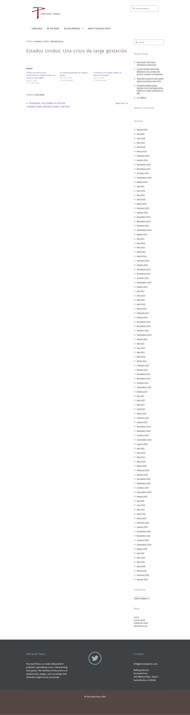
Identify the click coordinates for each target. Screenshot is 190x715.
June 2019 (141, 505)
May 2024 (141, 247)
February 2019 (143, 523)
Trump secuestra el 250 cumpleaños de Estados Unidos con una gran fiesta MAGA (41, 75)
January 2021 (142, 422)
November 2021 (143, 378)
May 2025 (141, 195)
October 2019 (143, 488)
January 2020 (142, 475)
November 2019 (143, 483)
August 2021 (142, 392)
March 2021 (141, 413)
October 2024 (143, 226)
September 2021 (144, 387)
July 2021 (140, 396)
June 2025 (141, 191)
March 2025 (142, 204)
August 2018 (142, 549)
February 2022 (143, 365)
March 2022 (142, 361)
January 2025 (142, 213)
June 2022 (141, 348)
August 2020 (142, 444)
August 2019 (142, 496)
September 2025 (144, 178)
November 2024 (144, 221)
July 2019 (140, 501)
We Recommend (72, 28)
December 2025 (143, 164)
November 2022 (143, 326)
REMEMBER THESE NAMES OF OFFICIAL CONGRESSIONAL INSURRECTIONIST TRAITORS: (48, 105)
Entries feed (139, 620)
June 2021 (141, 400)
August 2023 (142, 287)
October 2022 (143, 330)
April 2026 (141, 147)
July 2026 (141, 134)
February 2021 (143, 418)
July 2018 (140, 553)
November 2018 (143, 536)
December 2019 (143, 479)
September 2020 (144, 440)
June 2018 (141, 558)
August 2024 (142, 234)
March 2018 (141, 571)
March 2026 (142, 151)
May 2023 (141, 300)
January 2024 (142, 265)
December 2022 (143, 322)
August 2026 (142, 129)
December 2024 (144, 217)
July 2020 (141, 448)
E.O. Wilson (141, 98)
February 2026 (143, 156)
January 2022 (142, 370)
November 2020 (144, 431)
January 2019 (142, 527)
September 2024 (144, 230)
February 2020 (143, 470)
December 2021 (143, 374)
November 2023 (143, 274)
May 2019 (141, 510)
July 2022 (140, 344)
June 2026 (141, 138)
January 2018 (142, 579)
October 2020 (143, 435)
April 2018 (141, 566)
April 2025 (141, 199)
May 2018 (141, 562)
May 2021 (141, 405)
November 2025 (143, 169)
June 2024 (141, 243)
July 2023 (140, 291)
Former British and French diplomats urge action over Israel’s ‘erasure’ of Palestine (150, 71)
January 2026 (142, 160)
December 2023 (143, 269)
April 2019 (141, 514)
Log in (136, 617)
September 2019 (144, 492)
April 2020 (141, 461)
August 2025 (142, 182)
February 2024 (143, 261)
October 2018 (143, 540)
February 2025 (143, 208)
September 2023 (144, 282)
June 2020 (141, 453)
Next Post (120, 103)
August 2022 (142, 339)
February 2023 (143, 313)
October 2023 (143, 278)
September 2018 (144, 545)
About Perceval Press (99, 28)
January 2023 (142, 317)
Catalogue (37, 28)
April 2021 (141, 409)
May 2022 (141, 352)
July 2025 (140, 186)
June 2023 (141, 296)
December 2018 (143, 531)
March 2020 (142, 466)
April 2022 (141, 357)
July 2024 (141, 239)
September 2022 (144, 335)
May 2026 (141, 143)
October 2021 (143, 383)
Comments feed (141, 623)
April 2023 (141, 304)
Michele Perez (57, 41)
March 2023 (142, 309)
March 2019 (141, 518)
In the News (53, 28)
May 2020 (141, 457)
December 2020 (144, 426)
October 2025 (143, 173)
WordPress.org (140, 626)
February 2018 (143, 575)
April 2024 (141, 252)
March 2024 (142, 256)
